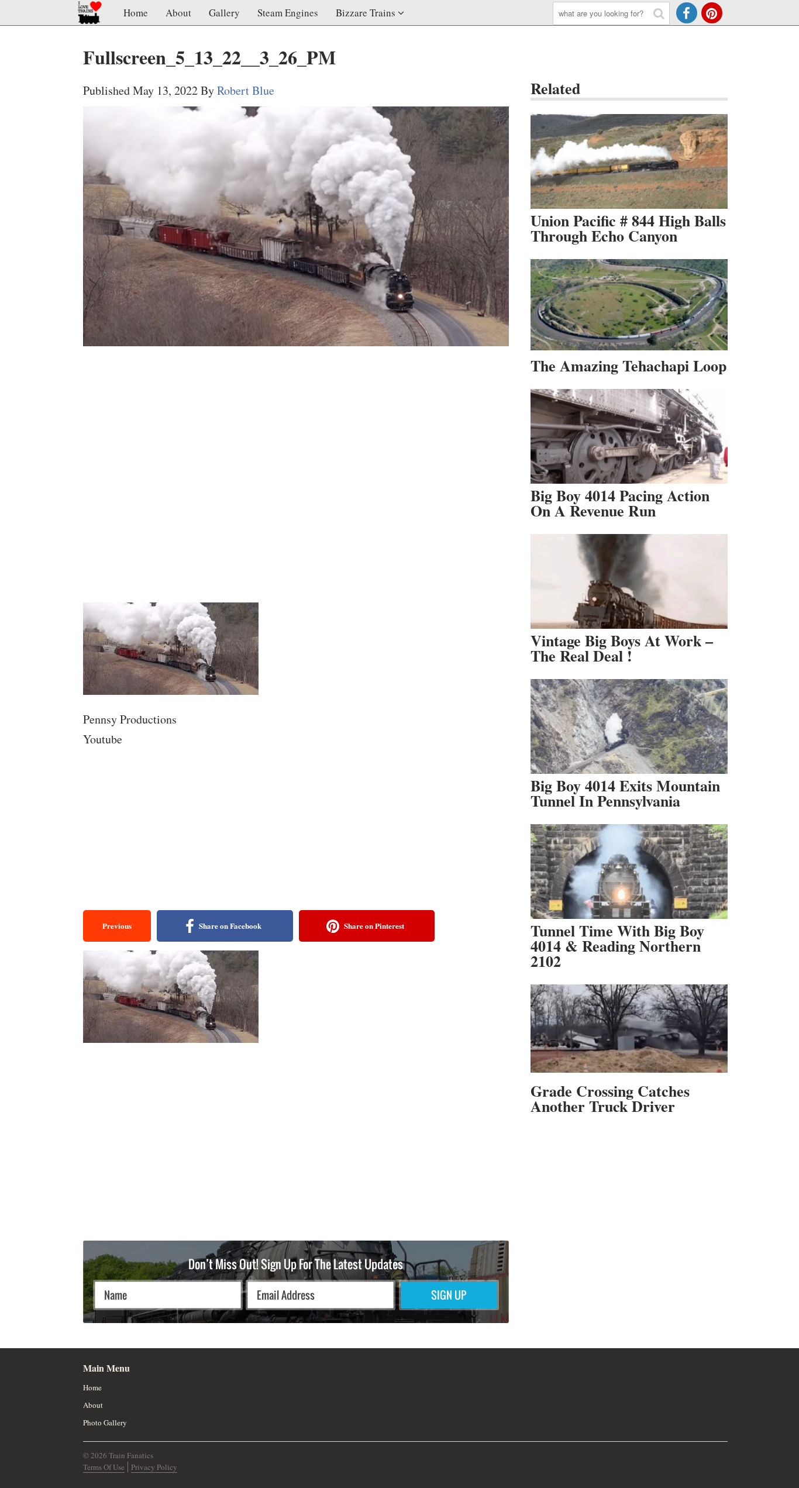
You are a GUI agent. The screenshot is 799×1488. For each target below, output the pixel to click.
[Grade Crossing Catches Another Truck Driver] (629, 1031)
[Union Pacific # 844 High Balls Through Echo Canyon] (629, 161)
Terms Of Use (104, 1467)
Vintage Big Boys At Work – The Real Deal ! (622, 648)
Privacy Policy (154, 1467)
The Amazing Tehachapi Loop (628, 365)
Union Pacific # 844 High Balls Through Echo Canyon (628, 228)
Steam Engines (287, 12)
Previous (117, 925)
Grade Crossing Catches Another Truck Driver (610, 1098)
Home (135, 12)
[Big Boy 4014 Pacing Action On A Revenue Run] (629, 436)
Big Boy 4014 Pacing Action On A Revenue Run (620, 503)
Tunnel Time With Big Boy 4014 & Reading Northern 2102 (617, 945)
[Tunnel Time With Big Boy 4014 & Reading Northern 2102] (629, 871)
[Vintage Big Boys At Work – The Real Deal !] (629, 581)
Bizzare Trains (365, 12)
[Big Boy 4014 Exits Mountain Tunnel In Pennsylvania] (629, 726)
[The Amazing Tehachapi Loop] (629, 306)
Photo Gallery (105, 1422)
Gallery (224, 12)
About (178, 12)
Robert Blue (245, 90)
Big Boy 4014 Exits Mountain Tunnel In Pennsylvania (625, 793)
